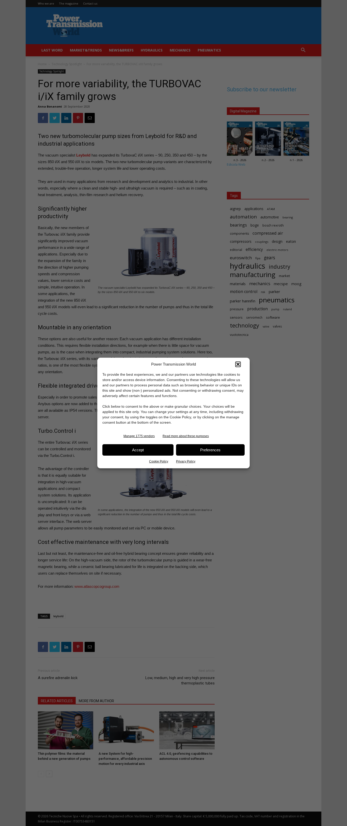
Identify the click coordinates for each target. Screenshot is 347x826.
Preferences (210, 450)
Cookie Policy (158, 461)
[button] (238, 364)
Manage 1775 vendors (139, 436)
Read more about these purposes (186, 436)
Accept (138, 450)
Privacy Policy (185, 461)
